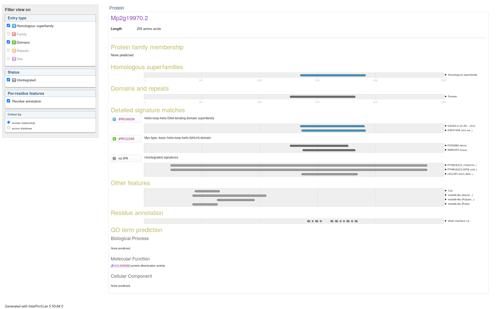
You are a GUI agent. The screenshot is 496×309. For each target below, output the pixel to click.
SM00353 (453, 149)
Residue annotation (26, 101)
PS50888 (453, 145)
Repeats (23, 51)
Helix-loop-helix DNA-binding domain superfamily (179, 118)
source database (22, 128)
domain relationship (23, 123)
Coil (450, 190)
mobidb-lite (455, 195)
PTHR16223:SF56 (458, 169)
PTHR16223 (455, 165)
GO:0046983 (122, 265)
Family (22, 34)
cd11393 (453, 173)
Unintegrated (26, 80)
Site (20, 59)
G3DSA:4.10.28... (458, 125)
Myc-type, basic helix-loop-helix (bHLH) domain (177, 137)
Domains (23, 42)
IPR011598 (126, 138)
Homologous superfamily (35, 26)
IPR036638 (127, 119)
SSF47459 (454, 130)
